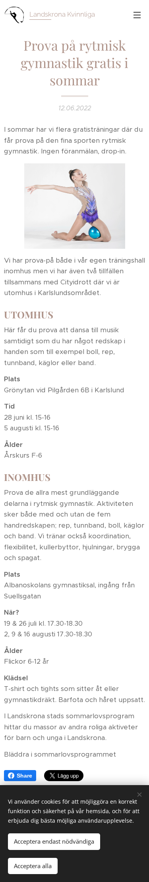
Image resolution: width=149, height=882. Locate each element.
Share (24, 775)
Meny (137, 15)
